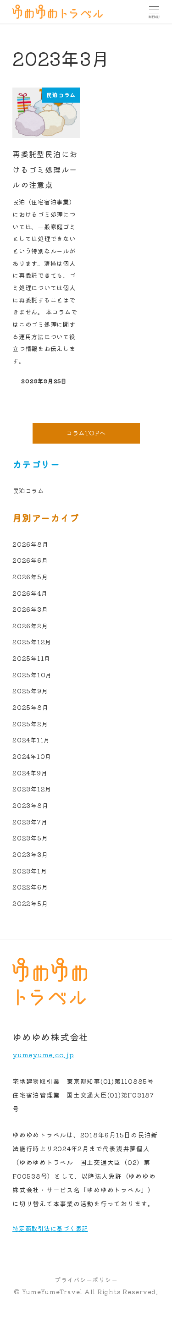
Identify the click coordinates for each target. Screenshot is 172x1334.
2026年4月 (29, 593)
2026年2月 (30, 625)
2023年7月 (29, 822)
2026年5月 (30, 576)
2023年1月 (29, 871)
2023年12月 (31, 789)
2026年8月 (30, 544)
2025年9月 (30, 690)
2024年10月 (31, 756)
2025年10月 (32, 674)
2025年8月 (30, 707)
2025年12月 (31, 641)
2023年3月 (30, 854)
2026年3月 (30, 609)
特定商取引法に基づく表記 (50, 1228)
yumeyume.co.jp (43, 1054)
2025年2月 (30, 723)
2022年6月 (30, 887)
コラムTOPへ (86, 432)
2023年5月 (30, 838)
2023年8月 (30, 805)
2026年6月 (30, 560)
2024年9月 (29, 773)
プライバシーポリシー (86, 1279)
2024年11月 (31, 740)
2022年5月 (30, 903)
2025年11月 (31, 658)
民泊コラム (28, 490)
